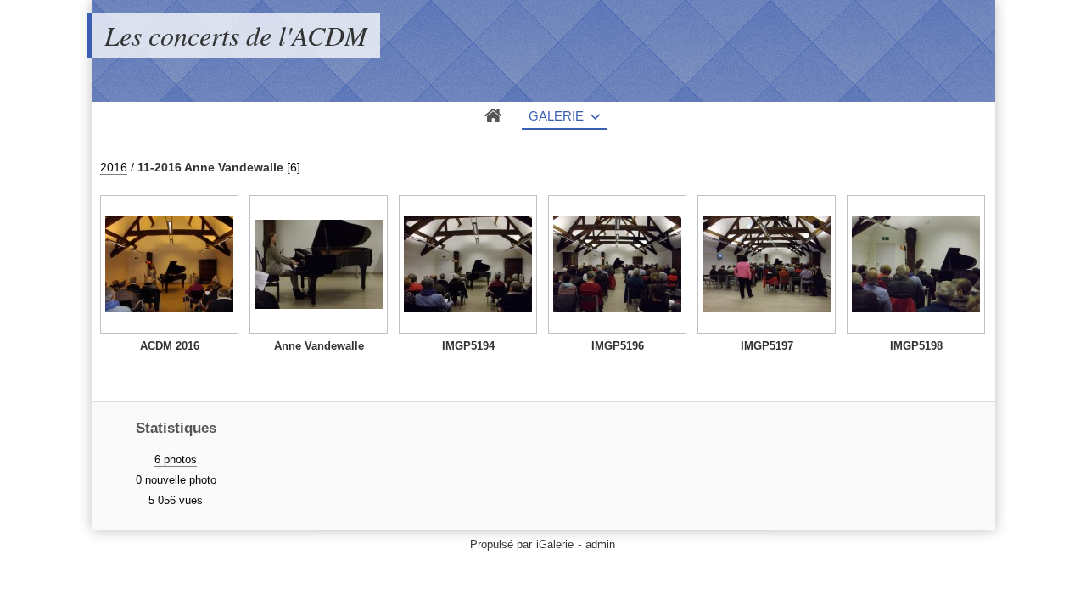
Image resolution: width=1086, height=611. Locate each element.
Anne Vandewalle (319, 345)
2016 (113, 167)
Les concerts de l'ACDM (235, 35)
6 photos (175, 459)
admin (600, 544)
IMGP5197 (767, 345)
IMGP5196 (617, 345)
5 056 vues (175, 500)
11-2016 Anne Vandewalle (210, 167)
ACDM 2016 (169, 345)
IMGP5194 (468, 345)
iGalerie (555, 544)
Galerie (556, 116)
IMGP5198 (916, 345)
